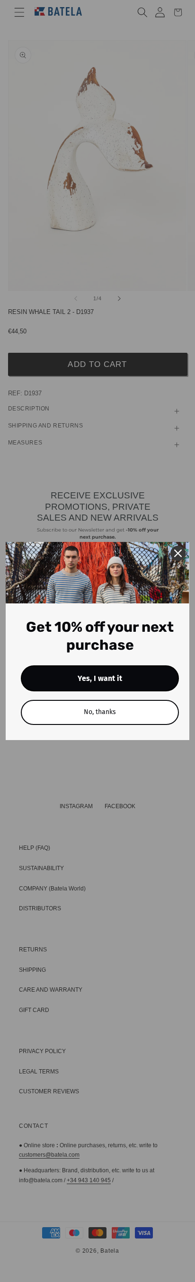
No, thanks (100, 712)
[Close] (178, 553)
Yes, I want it (100, 678)
